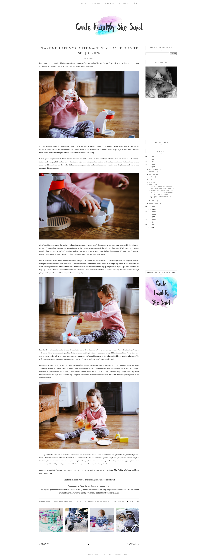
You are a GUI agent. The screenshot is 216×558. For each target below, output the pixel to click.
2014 (150, 217)
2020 (150, 164)
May (151, 182)
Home (83, 3)
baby (43, 501)
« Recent (44, 544)
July (151, 177)
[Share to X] (127, 501)
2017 (150, 209)
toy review (89, 501)
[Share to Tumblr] (135, 501)
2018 (150, 206)
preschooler (70, 501)
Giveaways (109, 3)
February (154, 203)
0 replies (120, 501)
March (152, 201)
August (152, 174)
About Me (96, 3)
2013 (150, 219)
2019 (150, 167)
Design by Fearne (120, 554)
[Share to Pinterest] (133, 501)
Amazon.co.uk (113, 493)
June (151, 179)
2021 (150, 161)
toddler (80, 501)
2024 (150, 159)
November (154, 169)
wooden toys (105, 501)
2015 (150, 214)
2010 (150, 224)
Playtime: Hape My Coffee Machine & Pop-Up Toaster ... (162, 187)
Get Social (123, 3)
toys (97, 501)
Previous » (133, 544)
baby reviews (52, 501)
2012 (150, 222)
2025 (150, 156)
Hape (61, 501)
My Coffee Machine (122, 470)
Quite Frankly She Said (103, 554)
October (153, 171)
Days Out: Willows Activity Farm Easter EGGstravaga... (162, 191)
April (151, 184)
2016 (150, 211)
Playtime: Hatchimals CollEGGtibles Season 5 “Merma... (160, 196)
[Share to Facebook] (130, 501)
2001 (150, 227)
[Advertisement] (161, 118)
